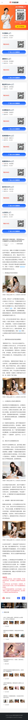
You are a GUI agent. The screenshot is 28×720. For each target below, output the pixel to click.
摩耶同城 (8, 598)
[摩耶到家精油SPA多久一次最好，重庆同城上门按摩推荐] (14, 650)
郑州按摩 (21, 715)
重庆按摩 (7, 664)
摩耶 (20, 331)
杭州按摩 (7, 691)
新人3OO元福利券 (15, 52)
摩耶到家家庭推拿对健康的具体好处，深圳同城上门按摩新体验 (13, 670)
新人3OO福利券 (20, 26)
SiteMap (20, 717)
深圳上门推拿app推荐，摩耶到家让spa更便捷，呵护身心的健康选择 (13, 618)
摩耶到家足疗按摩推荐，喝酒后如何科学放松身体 (13, 631)
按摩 (11, 308)
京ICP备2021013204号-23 (12, 717)
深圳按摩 (7, 626)
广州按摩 (6, 245)
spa (10, 294)
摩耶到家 (22, 266)
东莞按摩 (7, 704)
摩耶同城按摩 (20, 243)
